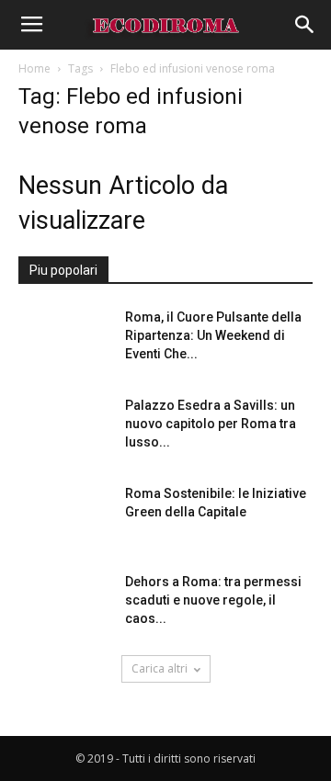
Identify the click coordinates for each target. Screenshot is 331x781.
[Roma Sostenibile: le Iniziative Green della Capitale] (64, 516)
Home (34, 68)
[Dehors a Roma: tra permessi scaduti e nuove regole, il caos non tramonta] (64, 604)
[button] (305, 25)
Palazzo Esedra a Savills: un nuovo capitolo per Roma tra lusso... (210, 423)
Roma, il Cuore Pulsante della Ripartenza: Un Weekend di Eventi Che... (213, 335)
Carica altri (159, 668)
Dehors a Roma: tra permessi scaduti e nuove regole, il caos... (213, 600)
